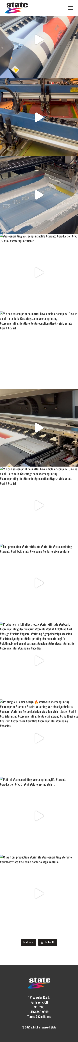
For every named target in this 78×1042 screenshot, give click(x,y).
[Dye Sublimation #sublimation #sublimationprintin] (39, 39)
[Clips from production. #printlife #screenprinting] (39, 893)
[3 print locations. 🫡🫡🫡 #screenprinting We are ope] (39, 195)
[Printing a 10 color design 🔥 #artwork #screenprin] (39, 738)
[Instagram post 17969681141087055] (39, 117)
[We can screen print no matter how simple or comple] (39, 350)
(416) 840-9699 (39, 1011)
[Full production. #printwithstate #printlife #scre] (39, 583)
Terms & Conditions (39, 1016)
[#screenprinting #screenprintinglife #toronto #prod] (39, 272)
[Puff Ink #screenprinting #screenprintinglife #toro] (39, 816)
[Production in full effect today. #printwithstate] (39, 660)
